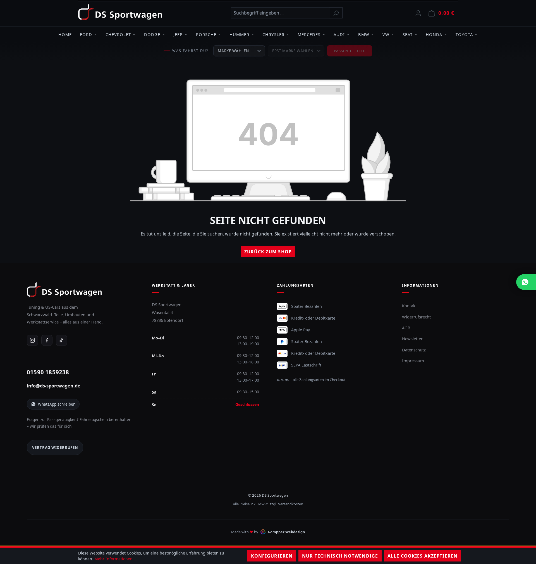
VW (385, 34)
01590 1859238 (48, 372)
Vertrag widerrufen (55, 447)
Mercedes (309, 34)
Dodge (152, 34)
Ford (86, 34)
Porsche (206, 34)
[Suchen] (336, 12)
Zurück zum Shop (268, 252)
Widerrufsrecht (416, 317)
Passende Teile (349, 50)
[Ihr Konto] (418, 12)
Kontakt (409, 305)
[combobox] (280, 12)
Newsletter (412, 338)
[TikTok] (61, 340)
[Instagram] (32, 340)
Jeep (178, 34)
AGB (406, 327)
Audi (339, 34)
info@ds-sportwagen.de (53, 386)
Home (65, 34)
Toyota (464, 34)
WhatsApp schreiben (56, 404)
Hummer (239, 34)
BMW (363, 34)
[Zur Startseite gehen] (120, 12)
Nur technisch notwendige (340, 556)
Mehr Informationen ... (115, 558)
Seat (408, 34)
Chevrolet (118, 34)
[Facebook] (46, 340)
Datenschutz (414, 350)
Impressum (413, 360)
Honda (434, 34)
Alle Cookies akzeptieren (422, 556)
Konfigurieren (272, 556)
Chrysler (273, 34)
